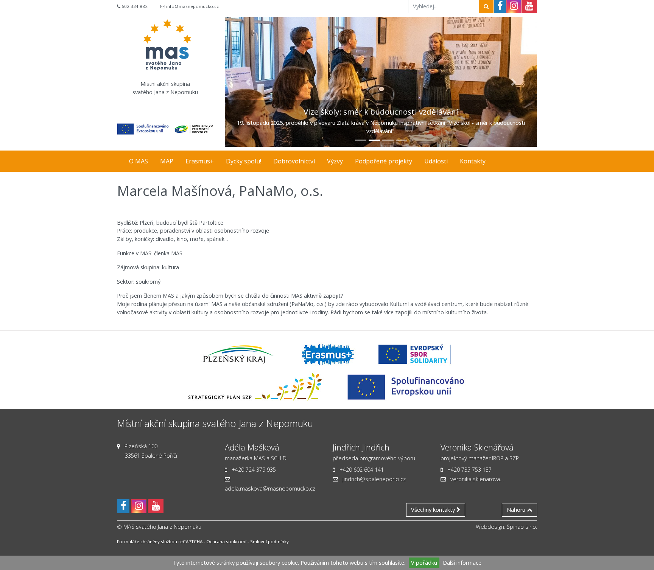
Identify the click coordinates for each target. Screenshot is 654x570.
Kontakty (473, 161)
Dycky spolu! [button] (243, 161)
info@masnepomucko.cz (192, 6)
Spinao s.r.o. (522, 526)
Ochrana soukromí (226, 541)
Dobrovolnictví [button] (294, 161)
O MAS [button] (138, 161)
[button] (248, 82)
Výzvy (335, 161)
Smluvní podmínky (269, 541)
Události (436, 161)
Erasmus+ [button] (199, 161)
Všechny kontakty (433, 509)
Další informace (462, 562)
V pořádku (424, 562)
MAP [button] (166, 161)
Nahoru (517, 509)
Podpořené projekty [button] (383, 161)
